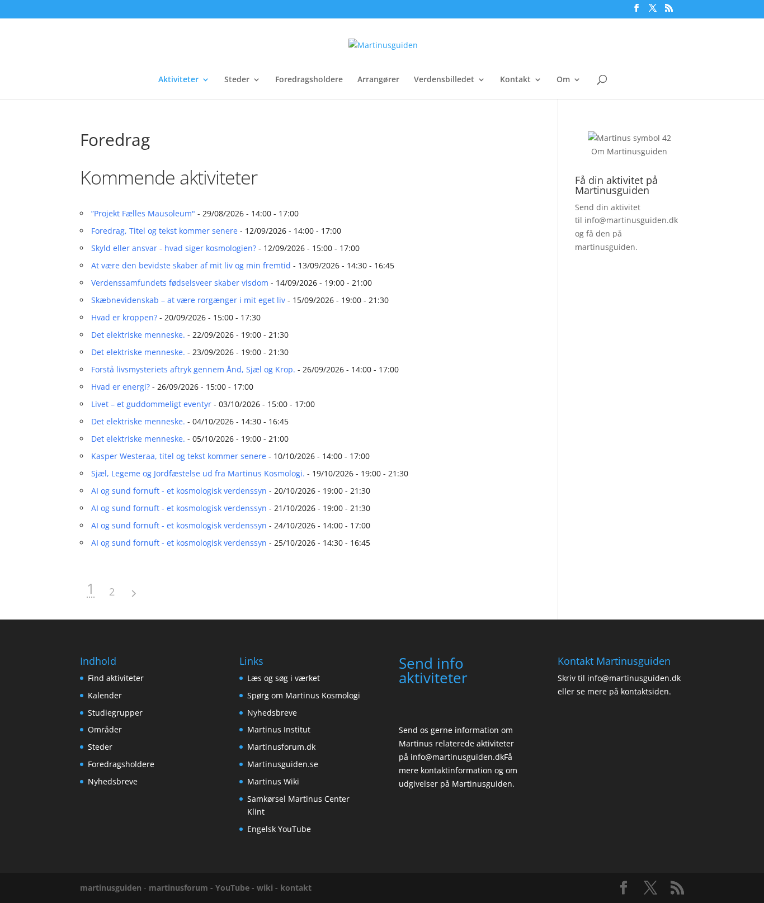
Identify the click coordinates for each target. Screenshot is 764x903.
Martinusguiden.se (282, 764)
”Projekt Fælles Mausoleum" (143, 213)
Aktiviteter (178, 79)
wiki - (268, 887)
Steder (236, 79)
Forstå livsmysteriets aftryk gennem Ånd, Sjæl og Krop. (193, 369)
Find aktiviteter (116, 678)
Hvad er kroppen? (124, 317)
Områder (105, 729)
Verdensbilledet (444, 79)
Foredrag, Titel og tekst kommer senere (164, 230)
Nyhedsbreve (113, 781)
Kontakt (515, 79)
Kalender (105, 695)
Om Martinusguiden (629, 151)
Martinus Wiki (273, 781)
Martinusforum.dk (281, 746)
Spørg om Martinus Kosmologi (303, 695)
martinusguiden (111, 887)
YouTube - (236, 887)
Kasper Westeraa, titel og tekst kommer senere (178, 456)
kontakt (296, 887)
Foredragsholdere (309, 79)
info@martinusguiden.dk (631, 220)
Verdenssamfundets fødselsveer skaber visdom (179, 282)
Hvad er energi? (120, 386)
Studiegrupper (115, 712)
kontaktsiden (645, 691)
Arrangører (378, 79)
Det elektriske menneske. (138, 334)
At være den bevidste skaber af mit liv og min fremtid (191, 265)
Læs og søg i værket (283, 678)
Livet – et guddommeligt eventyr (151, 404)
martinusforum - (182, 887)
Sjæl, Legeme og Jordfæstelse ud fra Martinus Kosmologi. (198, 473)
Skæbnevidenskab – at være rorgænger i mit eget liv (188, 300)
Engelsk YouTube (279, 829)
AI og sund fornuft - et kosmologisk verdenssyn (179, 490)
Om (563, 79)
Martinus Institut (278, 729)
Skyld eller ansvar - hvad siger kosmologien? (173, 248)
